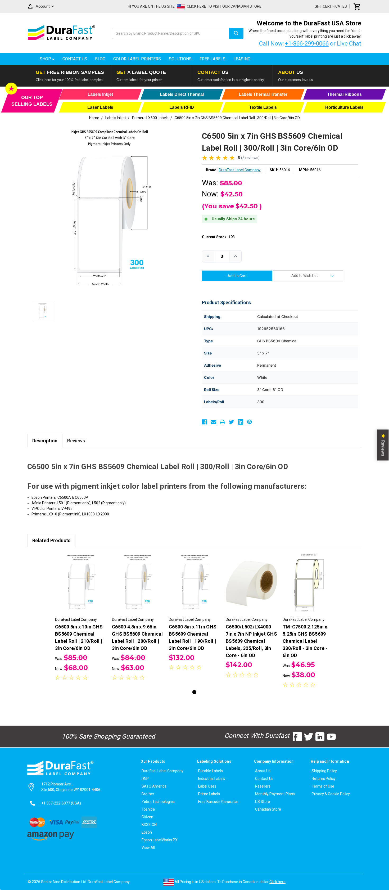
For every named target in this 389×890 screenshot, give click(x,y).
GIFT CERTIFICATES (331, 6)
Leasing (241, 58)
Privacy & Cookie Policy (331, 794)
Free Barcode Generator (218, 801)
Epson (147, 832)
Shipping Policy (324, 771)
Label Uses (207, 786)
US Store (262, 801)
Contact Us (74, 58)
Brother (148, 794)
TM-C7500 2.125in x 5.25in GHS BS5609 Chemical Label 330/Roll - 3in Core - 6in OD (305, 641)
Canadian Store (268, 809)
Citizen (147, 817)
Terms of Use (323, 786)
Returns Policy (324, 778)
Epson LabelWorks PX (160, 840)
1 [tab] (194, 692)
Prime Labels (209, 794)
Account (42, 6)
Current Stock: (218, 237)
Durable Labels (210, 771)
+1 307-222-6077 (55, 803)
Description (44, 440)
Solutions (180, 58)
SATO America (154, 786)
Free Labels (212, 58)
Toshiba (148, 809)
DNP (145, 778)
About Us (262, 771)
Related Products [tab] (51, 540)
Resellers (262, 786)
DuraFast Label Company (162, 771)
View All (148, 848)
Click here (277, 882)
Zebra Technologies (158, 801)
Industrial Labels (211, 778)
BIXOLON (149, 824)
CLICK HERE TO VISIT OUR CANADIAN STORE (224, 6)
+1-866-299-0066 (307, 43)
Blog (100, 58)
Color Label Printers (137, 58)
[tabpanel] (80, 617)
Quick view (81, 579)
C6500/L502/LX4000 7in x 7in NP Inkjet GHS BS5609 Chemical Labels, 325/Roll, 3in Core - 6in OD (251, 641)
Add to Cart (80, 588)
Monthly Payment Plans (275, 794)
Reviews (76, 440)
